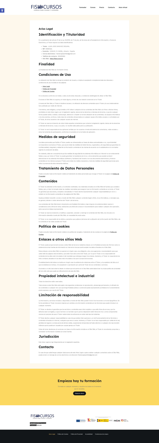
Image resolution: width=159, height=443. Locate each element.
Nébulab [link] (39, 425)
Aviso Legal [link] (46, 86)
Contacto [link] (111, 7)
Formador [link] (82, 7)
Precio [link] (101, 7)
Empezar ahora (79, 393)
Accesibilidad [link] (89, 434)
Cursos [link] (92, 7)
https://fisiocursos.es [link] (56, 58)
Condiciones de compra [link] (101, 434)
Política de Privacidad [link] (49, 89)
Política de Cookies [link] (48, 91)
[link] (2, 10)
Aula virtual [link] (123, 7)
